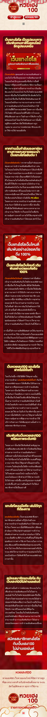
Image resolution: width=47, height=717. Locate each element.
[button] (23, 24)
